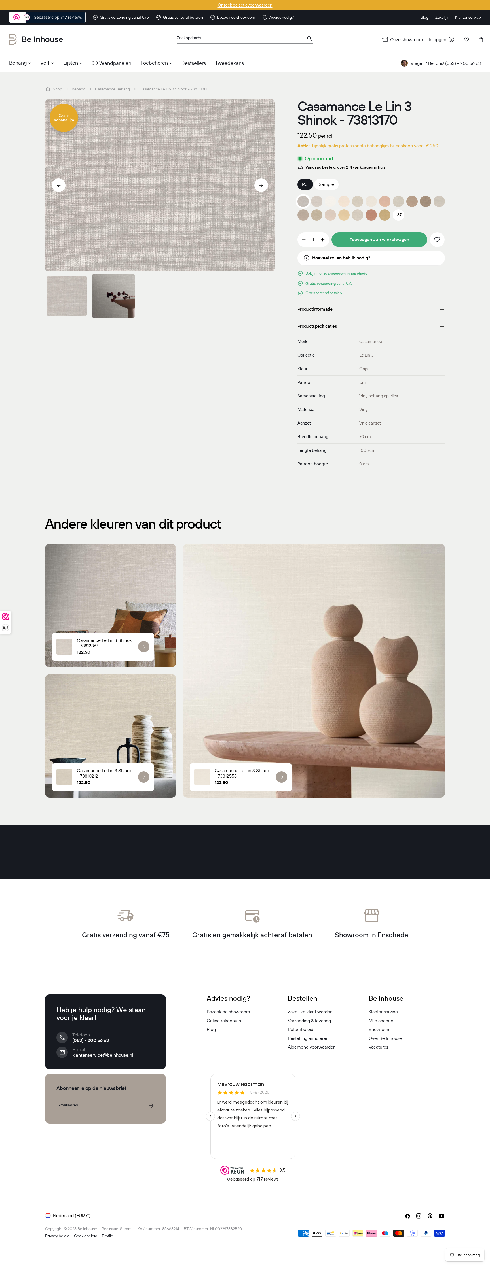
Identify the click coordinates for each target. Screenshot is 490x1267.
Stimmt (126, 1228)
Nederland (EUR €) (71, 1215)
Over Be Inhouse (385, 1038)
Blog (211, 1029)
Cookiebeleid (85, 1235)
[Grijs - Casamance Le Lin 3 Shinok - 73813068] (398, 201)
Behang (78, 88)
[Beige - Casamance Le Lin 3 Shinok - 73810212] (357, 201)
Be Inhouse (87, 1228)
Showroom (380, 1029)
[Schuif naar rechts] (261, 185)
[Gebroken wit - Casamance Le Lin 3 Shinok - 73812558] (371, 201)
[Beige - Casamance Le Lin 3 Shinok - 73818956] (412, 201)
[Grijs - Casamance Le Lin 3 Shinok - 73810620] (357, 215)
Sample (326, 184)
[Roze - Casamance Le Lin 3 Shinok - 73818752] (330, 215)
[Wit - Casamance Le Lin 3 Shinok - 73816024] (330, 201)
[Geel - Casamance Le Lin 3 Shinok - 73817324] (384, 215)
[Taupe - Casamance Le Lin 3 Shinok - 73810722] (439, 201)
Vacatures (378, 1047)
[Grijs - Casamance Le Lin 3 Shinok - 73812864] (316, 201)
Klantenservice (383, 1011)
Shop (57, 88)
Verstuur (151, 1105)
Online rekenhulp (224, 1020)
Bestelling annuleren (308, 1038)
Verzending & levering (309, 1020)
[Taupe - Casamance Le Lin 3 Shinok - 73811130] (425, 201)
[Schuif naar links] (59, 185)
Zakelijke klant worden (310, 1011)
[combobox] (245, 39)
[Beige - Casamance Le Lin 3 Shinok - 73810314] (316, 215)
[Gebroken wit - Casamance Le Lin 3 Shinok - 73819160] (344, 201)
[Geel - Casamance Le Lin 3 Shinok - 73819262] (344, 215)
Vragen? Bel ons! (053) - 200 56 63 (446, 63)
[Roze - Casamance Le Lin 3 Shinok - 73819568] (384, 201)
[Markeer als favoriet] (437, 239)
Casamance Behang (112, 88)
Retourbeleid (300, 1029)
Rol (305, 184)
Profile (107, 1235)
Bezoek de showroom (228, 1011)
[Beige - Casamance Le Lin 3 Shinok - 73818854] (303, 215)
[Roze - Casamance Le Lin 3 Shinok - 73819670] (371, 215)
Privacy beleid (57, 1235)
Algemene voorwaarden (312, 1047)
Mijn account (382, 1020)
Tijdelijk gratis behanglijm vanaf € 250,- (245, 5)
